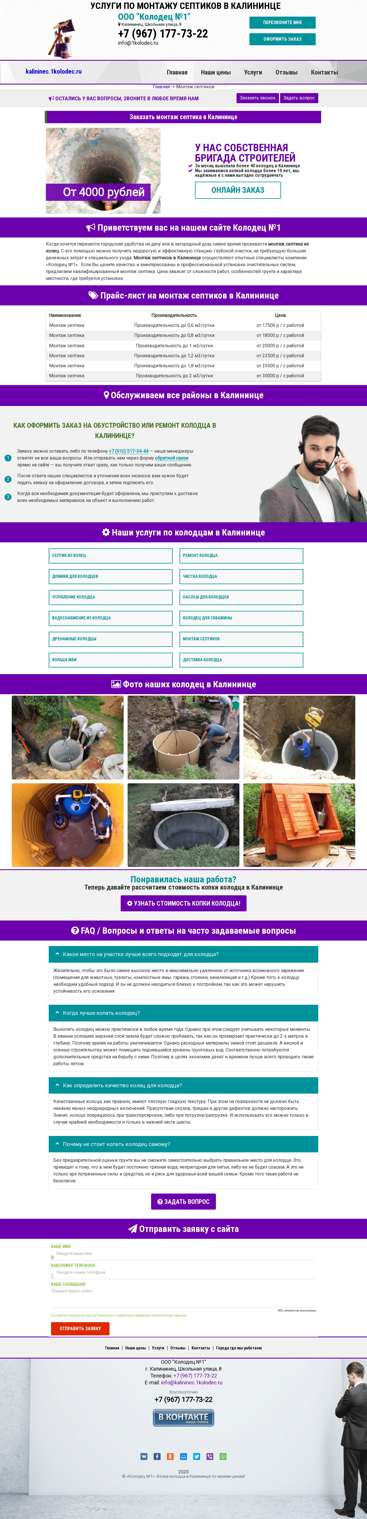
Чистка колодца (200, 576)
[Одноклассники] (170, 1456)
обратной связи (171, 457)
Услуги (253, 72)
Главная (177, 72)
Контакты (324, 72)
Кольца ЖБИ (64, 659)
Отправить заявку (80, 1328)
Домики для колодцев (75, 576)
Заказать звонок (258, 98)
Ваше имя (61, 1246)
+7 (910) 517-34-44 (129, 451)
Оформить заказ (282, 39)
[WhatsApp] (223, 1456)
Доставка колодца (202, 659)
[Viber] (209, 1456)
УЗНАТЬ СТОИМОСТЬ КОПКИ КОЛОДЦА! (186, 903)
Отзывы (287, 72)
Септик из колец (69, 555)
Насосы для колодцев (206, 597)
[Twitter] (196, 1456)
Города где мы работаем (239, 1348)
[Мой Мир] (183, 1456)
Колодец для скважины (207, 618)
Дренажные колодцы (74, 639)
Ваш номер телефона (73, 1265)
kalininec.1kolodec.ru (54, 71)
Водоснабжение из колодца (81, 618)
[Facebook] (157, 1456)
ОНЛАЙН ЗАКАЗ (238, 190)
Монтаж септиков (201, 639)
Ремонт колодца (200, 555)
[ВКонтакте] (143, 1456)
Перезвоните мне (282, 22)
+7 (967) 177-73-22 (163, 33)
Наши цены (216, 72)
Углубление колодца (73, 597)
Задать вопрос (299, 98)
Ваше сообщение (68, 1284)
